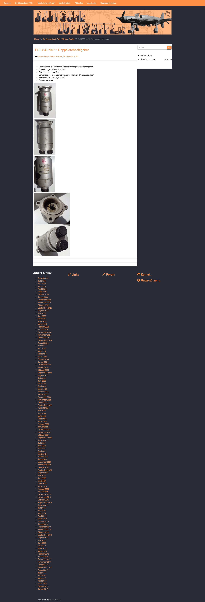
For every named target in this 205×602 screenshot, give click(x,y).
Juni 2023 (42, 380)
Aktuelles (79, 3)
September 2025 (45, 307)
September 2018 (45, 534)
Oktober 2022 (43, 402)
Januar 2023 (43, 394)
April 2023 (42, 386)
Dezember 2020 (44, 461)
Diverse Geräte (68, 39)
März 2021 (42, 453)
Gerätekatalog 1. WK (46, 3)
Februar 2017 (43, 586)
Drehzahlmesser (56, 56)
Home (36, 39)
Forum (110, 274)
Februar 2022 (43, 424)
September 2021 (45, 437)
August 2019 (43, 505)
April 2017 (42, 580)
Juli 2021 (42, 443)
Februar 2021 (43, 456)
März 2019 (42, 518)
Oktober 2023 (43, 370)
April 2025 (42, 321)
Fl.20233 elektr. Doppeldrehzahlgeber (62, 49)
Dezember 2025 (44, 299)
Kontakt (145, 274)
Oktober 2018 (43, 532)
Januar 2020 (43, 491)
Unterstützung (150, 280)
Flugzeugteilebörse (108, 3)
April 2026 (42, 289)
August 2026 (43, 278)
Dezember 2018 (44, 526)
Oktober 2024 (43, 337)
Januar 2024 (43, 362)
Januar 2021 (43, 459)
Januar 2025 (43, 329)
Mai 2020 (42, 480)
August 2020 (43, 472)
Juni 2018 (42, 543)
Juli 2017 (42, 572)
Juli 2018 (42, 540)
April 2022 (42, 418)
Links (75, 274)
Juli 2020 (42, 475)
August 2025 (43, 310)
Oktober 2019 (43, 499)
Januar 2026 (43, 297)
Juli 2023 (42, 378)
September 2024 (45, 340)
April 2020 (42, 483)
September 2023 (45, 372)
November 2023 (44, 367)
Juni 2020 (42, 478)
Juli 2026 (42, 280)
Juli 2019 (42, 507)
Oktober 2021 (43, 435)
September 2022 (45, 405)
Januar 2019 (43, 524)
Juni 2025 (42, 316)
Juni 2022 (42, 413)
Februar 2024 (43, 359)
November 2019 (44, 497)
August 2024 (43, 343)
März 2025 (42, 324)
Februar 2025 (43, 326)
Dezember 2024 (44, 332)
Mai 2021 (42, 448)
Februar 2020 (43, 489)
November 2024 (44, 334)
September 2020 (45, 470)
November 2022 (44, 399)
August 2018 (43, 537)
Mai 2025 (42, 318)
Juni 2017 (42, 575)
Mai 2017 (42, 578)
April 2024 (42, 353)
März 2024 (42, 356)
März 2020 (42, 486)
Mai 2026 (42, 286)
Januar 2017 (43, 589)
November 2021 (44, 432)
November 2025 (44, 302)
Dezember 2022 (44, 397)
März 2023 (42, 388)
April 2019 (42, 516)
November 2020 (44, 464)
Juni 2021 (42, 445)
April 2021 (42, 451)
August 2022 (43, 407)
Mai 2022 (42, 416)
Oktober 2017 (43, 564)
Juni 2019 (42, 510)
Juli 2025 (42, 313)
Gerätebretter (64, 3)
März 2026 (42, 291)
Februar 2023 (43, 391)
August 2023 (43, 375)
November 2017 (44, 561)
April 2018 (42, 548)
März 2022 (42, 421)
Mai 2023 (42, 383)
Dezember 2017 (44, 559)
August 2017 (43, 570)
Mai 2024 (42, 351)
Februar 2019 (43, 521)
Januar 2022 (43, 426)
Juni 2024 (42, 348)
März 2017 (42, 583)
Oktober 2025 (43, 305)
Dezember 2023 (44, 364)
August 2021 (43, 440)
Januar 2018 (43, 556)
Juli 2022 (42, 410)
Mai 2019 (42, 513)
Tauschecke (91, 3)
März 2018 (42, 551)
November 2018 (44, 529)
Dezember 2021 (44, 429)
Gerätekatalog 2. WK (24, 3)
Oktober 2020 (43, 467)
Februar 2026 (43, 294)
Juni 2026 (42, 283)
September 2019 (45, 502)
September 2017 (45, 567)
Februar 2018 (43, 553)
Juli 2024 (42, 345)
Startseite (8, 3)
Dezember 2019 (44, 494)
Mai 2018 (42, 545)
